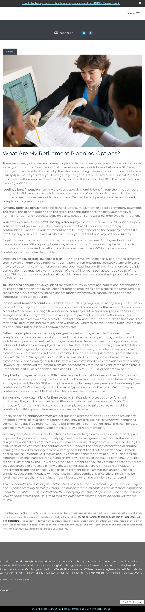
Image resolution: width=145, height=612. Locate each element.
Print (9, 51)
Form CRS (6, 579)
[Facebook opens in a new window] (90, 34)
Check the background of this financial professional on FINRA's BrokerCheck (71, 3)
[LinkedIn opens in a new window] (84, 34)
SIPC (23, 565)
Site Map (5, 590)
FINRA (15, 565)
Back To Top (130, 602)
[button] (133, 13)
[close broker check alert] (140, 3)
